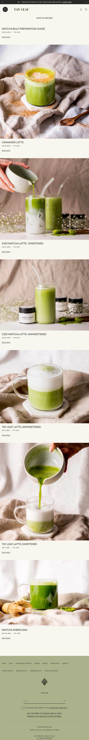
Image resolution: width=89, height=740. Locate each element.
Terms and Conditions (58, 708)
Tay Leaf (51, 736)
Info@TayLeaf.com (44, 727)
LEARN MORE (67, 2)
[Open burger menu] (5, 9)
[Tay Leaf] (21, 9)
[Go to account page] (81, 9)
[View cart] (86, 9)
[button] (86, 9)
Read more (6, 37)
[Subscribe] (64, 701)
